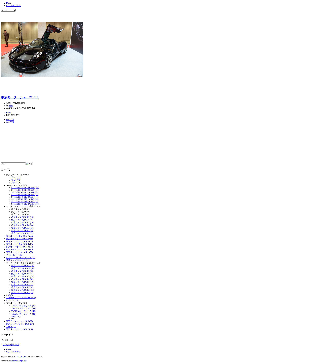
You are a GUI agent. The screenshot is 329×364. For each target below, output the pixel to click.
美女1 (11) (15, 177)
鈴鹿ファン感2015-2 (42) (22, 230)
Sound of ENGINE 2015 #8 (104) (25, 188)
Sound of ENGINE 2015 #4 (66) (24, 197)
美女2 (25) (15, 180)
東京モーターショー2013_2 (20, 97)
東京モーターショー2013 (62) (19, 321)
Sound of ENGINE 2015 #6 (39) (24, 192)
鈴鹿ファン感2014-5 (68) (22, 282)
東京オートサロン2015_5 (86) (19, 241)
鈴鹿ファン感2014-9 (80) (22, 271)
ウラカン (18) (12, 300)
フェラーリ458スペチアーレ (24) (21, 298)
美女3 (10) (15, 183)
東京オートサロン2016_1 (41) (19, 329)
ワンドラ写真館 (13, 5)
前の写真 (10, 119)
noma (11, 106)
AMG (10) (15, 316)
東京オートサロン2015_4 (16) (19, 244)
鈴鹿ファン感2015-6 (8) (21, 220)
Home (8, 3)
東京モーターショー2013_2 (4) (20, 324)
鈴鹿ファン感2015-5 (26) (22, 222)
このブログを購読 (11, 345)
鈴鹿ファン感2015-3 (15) (22, 228)
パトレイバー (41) (14, 255)
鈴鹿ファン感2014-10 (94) (22, 268)
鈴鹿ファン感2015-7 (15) (22, 217)
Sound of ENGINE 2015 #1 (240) (25, 204)
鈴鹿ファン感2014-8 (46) (22, 274)
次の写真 (10, 122)
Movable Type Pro (18, 361)
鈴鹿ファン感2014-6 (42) (22, 279)
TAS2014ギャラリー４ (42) (23, 314)
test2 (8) (9, 295)
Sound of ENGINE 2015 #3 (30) (24, 199)
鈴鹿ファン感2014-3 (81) (22, 287)
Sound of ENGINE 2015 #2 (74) (24, 201)
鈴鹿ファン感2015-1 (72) (22, 233)
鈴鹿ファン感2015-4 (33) (22, 225)
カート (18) (11, 326)
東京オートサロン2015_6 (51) (19, 239)
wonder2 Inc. (21, 356)
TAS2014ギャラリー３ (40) (23, 311)
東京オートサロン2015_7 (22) (19, 236)
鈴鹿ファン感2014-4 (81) (22, 284)
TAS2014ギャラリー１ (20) (23, 306)
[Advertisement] (31, 15)
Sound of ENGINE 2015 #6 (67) (24, 190)
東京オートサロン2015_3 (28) (19, 247)
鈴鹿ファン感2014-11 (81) (22, 266)
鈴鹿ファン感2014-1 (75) (22, 293)
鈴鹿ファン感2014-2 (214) (22, 290)
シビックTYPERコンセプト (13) (20, 257)
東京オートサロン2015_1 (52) (19, 252)
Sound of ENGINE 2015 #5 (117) (25, 194)
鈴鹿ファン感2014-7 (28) (22, 276)
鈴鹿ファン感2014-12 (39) (17, 260)
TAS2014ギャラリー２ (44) (23, 308)
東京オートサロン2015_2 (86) (19, 249)
